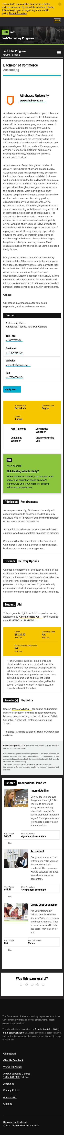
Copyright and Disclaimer (15, 1121)
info (9, 32)
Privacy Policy (11, 1090)
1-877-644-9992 (11, 1077)
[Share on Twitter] (5, 81)
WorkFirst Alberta (12, 1066)
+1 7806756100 (14, 352)
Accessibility (10, 1097)
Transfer (20, 708)
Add (32, 21)
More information (18, 13)
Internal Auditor (40, 790)
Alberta (8, 22)
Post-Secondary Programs (18, 38)
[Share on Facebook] (15, 81)
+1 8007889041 (14, 340)
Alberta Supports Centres (16, 1073)
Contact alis (9, 1053)
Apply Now (10, 389)
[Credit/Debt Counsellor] (16, 915)
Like (40, 21)
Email (33, 81)
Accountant (37, 851)
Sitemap (7, 1103)
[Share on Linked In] (24, 81)
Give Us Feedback (13, 1060)
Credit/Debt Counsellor (44, 904)
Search (48, 21)
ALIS (20, 22)
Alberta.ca (8, 1083)
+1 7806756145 (14, 377)
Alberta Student (29, 616)
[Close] (60, 4)
